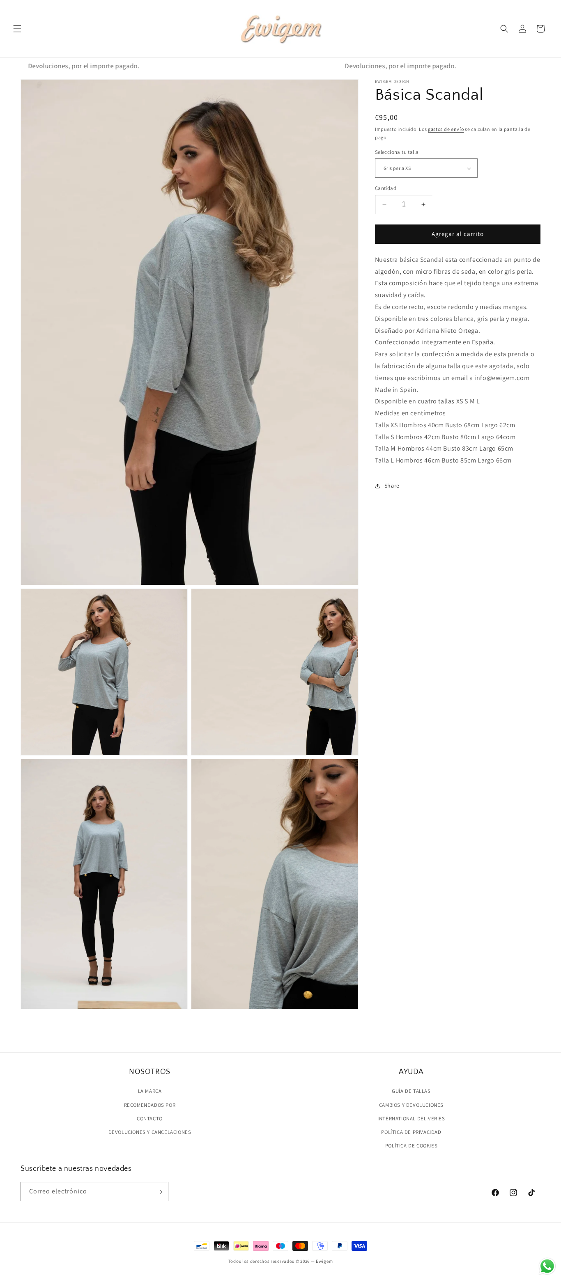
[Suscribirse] (159, 1192)
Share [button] (392, 486)
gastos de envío (446, 129)
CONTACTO (150, 1118)
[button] (17, 29)
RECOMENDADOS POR (150, 1104)
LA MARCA (150, 1091)
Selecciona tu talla (397, 152)
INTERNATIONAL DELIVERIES (411, 1118)
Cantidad (385, 188)
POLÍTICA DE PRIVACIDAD (411, 1131)
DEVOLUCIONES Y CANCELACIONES (149, 1131)
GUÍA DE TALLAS (411, 1091)
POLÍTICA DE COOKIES (411, 1145)
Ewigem (324, 1261)
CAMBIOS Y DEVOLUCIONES (411, 1104)
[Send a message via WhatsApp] (547, 1266)
